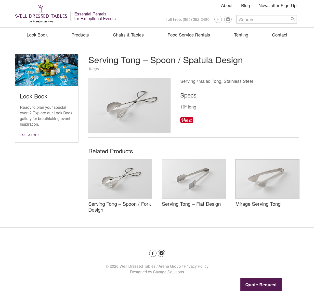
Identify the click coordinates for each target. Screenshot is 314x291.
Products (80, 34)
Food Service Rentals (189, 34)
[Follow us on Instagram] (228, 19)
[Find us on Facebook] (218, 19)
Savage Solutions (168, 272)
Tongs (93, 68)
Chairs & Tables (128, 34)
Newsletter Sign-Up (278, 5)
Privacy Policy (196, 266)
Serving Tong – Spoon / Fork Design (119, 206)
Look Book (37, 34)
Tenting (241, 34)
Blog (245, 5)
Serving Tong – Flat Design (191, 203)
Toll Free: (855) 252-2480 (187, 19)
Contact (279, 34)
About (227, 5)
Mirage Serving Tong (258, 203)
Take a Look (29, 135)
